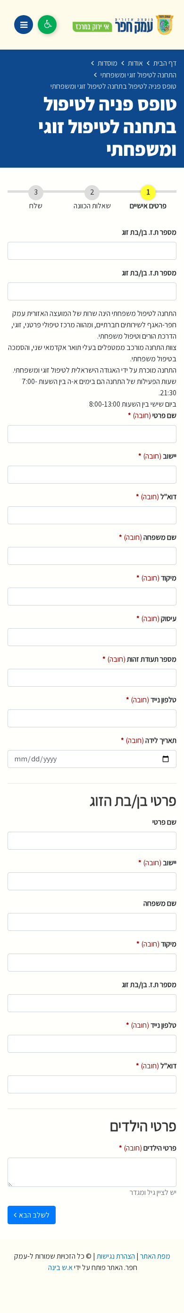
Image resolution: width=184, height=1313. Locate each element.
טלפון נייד (151, 699)
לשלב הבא (34, 1215)
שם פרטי (152, 415)
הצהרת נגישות (116, 1256)
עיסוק (156, 618)
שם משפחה (147, 537)
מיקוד (156, 577)
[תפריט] (23, 24)
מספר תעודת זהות (139, 659)
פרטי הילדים (147, 1147)
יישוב (157, 456)
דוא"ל (156, 496)
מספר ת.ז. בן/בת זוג (149, 232)
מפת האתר (155, 1256)
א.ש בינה (60, 1267)
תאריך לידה (148, 740)
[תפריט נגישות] (47, 24)
